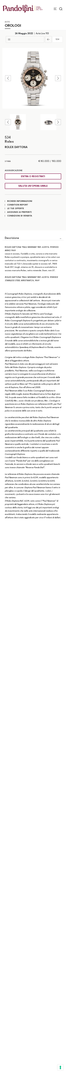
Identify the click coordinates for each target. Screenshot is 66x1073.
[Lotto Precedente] (48, 39)
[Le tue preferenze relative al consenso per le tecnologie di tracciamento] (60, 1067)
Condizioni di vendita (19, 216)
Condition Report (17, 205)
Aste (7, 22)
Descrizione (12, 238)
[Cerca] (61, 9)
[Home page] (22, 9)
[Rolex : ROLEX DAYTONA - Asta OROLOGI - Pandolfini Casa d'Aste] (33, 78)
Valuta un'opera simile (33, 186)
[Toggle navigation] (55, 9)
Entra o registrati (33, 176)
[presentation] (8, 78)
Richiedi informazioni (19, 201)
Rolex (9, 141)
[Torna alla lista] (25, 39)
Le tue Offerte (15, 209)
